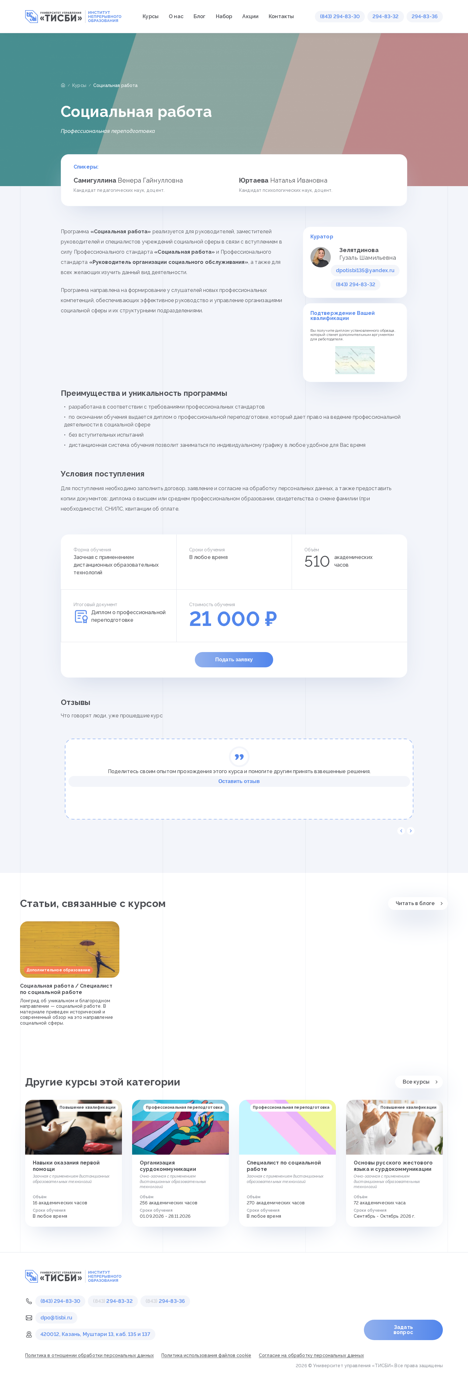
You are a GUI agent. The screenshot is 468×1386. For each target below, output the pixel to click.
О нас (176, 16)
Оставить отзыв (239, 781)
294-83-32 (385, 16)
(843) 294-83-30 (340, 16)
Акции (250, 16)
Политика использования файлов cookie (206, 1355)
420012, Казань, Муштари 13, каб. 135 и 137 (95, 1334)
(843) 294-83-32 (355, 284)
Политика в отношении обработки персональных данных (89, 1355)
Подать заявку (234, 659)
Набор (224, 16)
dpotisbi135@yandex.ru (365, 270)
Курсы (151, 16)
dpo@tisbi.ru (56, 1318)
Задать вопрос (403, 1329)
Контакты (281, 16)
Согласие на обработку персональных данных (311, 1355)
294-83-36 (425, 16)
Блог (200, 16)
